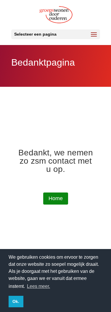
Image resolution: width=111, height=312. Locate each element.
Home (56, 198)
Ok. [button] (15, 301)
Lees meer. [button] (38, 286)
